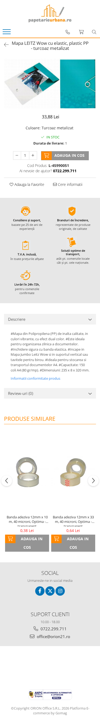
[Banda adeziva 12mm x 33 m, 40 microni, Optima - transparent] (73, 472)
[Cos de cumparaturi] (81, 32)
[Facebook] (40, 591)
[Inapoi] (4, 44)
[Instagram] (60, 591)
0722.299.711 (53, 628)
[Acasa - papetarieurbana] (50, 13)
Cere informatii (69, 184)
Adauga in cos (69, 155)
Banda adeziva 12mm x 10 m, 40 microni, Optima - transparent (27, 521)
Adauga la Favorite (28, 184)
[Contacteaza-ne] (68, 32)
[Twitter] (50, 591)
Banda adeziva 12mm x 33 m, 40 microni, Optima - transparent (73, 521)
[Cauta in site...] (94, 32)
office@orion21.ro (53, 636)
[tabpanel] (50, 83)
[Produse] (7, 33)
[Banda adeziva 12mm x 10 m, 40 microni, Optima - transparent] (27, 472)
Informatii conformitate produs (35, 378)
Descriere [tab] (16, 319)
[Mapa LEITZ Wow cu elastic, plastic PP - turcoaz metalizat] (50, 83)
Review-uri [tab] (20, 393)
